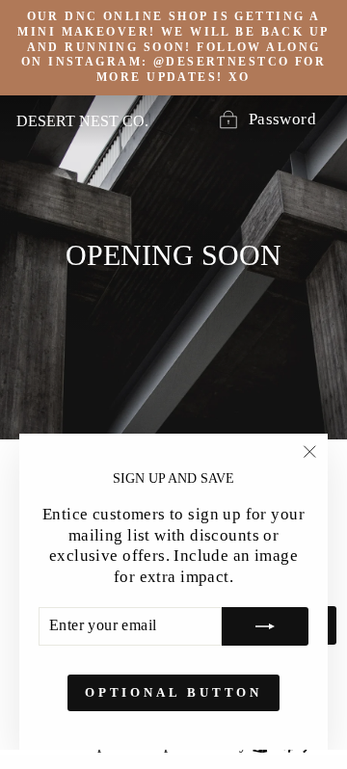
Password (282, 119)
